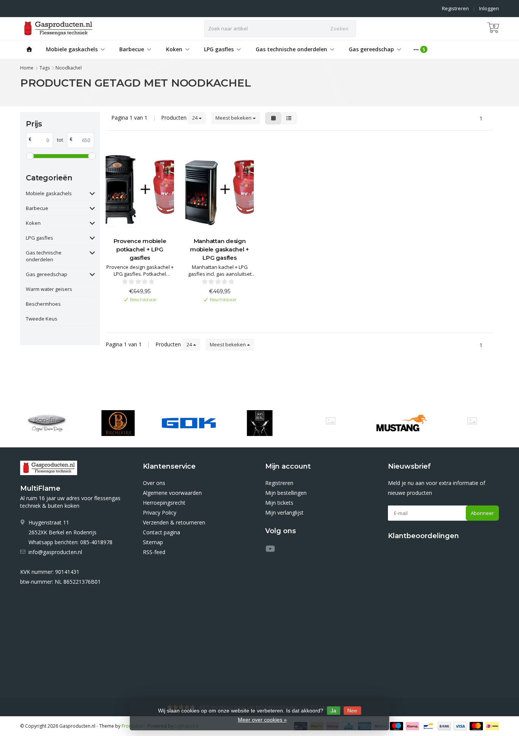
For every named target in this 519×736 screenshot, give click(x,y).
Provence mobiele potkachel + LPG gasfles (140, 249)
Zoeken (339, 28)
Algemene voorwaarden (172, 492)
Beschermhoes (43, 303)
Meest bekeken (234, 117)
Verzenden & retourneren (174, 522)
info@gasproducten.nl (55, 552)
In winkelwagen (136, 311)
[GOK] (188, 423)
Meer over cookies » (262, 720)
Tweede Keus (41, 318)
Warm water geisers (49, 289)
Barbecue (131, 49)
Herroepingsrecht (164, 502)
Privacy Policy (159, 512)
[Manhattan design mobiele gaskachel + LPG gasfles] (219, 188)
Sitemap (153, 542)
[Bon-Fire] (47, 423)
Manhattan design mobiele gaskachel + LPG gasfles (219, 249)
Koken (174, 49)
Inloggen (489, 8)
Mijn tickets (279, 502)
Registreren (455, 8)
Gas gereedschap (371, 49)
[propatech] (472, 421)
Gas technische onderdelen (291, 49)
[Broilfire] (118, 423)
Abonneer (482, 513)
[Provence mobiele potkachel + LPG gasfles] (140, 188)
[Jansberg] (259, 423)
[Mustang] (330, 421)
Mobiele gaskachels (72, 49)
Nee (352, 711)
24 (195, 117)
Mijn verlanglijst (284, 512)
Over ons (154, 482)
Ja (333, 711)
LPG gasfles (219, 49)
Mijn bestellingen (286, 492)
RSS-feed (154, 552)
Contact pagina (161, 532)
